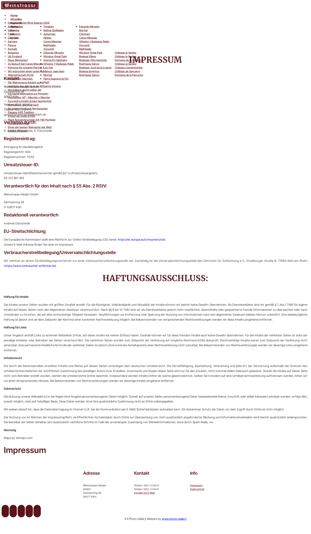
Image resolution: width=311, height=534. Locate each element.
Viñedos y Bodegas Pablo (94, 41)
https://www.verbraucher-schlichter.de (30, 265)
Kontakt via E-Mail (144, 493)
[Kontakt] (37, 511)
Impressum (196, 485)
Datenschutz (197, 489)
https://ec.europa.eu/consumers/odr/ (141, 239)
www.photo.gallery (174, 519)
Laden (14, 37)
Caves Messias (52, 41)
